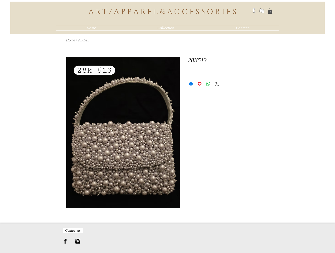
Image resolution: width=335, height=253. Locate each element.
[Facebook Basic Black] (65, 241)
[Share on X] (217, 83)
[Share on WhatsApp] (208, 83)
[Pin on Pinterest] (199, 83)
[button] (270, 11)
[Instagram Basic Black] (77, 241)
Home (70, 40)
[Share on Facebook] (191, 83)
